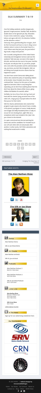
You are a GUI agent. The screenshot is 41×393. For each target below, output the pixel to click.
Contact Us (11, 389)
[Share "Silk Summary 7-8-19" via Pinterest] (22, 144)
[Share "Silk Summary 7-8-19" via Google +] (15, 144)
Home (8, 386)
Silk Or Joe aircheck (11, 258)
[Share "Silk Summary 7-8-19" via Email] (18, 148)
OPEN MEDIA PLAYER (11, 307)
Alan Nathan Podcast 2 (14, 274)
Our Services (23, 386)
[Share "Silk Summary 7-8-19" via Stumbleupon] (34, 144)
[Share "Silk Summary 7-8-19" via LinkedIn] (26, 144)
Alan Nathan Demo (11, 242)
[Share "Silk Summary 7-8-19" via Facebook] (7, 144)
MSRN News (29, 389)
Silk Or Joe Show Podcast (15, 281)
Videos (22, 389)
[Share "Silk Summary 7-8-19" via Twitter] (11, 144)
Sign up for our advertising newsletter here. (19, 316)
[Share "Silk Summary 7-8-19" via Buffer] (30, 144)
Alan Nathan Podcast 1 (14, 268)
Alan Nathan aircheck (12, 254)
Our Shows (14, 386)
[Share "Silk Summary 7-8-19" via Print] (22, 148)
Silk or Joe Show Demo (12, 246)
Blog (17, 389)
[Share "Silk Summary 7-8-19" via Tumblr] (18, 144)
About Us (31, 386)
